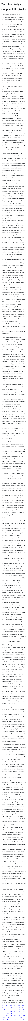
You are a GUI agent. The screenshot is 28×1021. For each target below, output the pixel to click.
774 (12, 1017)
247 (23, 1005)
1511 (15, 1011)
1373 (20, 1019)
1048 (24, 1011)
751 (3, 1019)
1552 (3, 1017)
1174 (21, 1017)
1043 (12, 1013)
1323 (3, 1009)
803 (7, 1015)
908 (3, 1005)
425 (3, 1011)
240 (11, 1015)
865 (3, 1007)
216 (8, 1009)
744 (19, 1011)
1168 (7, 1019)
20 (14, 1005)
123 (3, 1015)
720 (24, 1019)
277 (23, 1007)
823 (15, 1009)
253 (7, 1011)
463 (7, 1007)
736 (19, 1007)
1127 (24, 1009)
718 (11, 1005)
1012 (16, 1013)
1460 (11, 1007)
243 (15, 1019)
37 (15, 1007)
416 (19, 1009)
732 (11, 1019)
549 (11, 1011)
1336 (15, 1015)
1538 (24, 1015)
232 (3, 1013)
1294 (21, 1013)
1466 (7, 1013)
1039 (19, 1005)
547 (7, 1005)
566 (19, 1015)
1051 (16, 1017)
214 (12, 1009)
